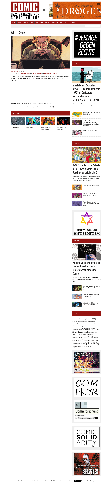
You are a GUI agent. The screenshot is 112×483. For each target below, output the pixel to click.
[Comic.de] (25, 10)
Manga (81, 334)
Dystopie (96, 324)
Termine (75, 63)
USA (87, 346)
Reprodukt (80, 340)
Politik (90, 337)
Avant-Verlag (91, 319)
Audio (66, 22)
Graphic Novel (89, 328)
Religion (73, 340)
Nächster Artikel (48, 107)
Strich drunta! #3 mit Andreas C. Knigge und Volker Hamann (91, 194)
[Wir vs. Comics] (33, 123)
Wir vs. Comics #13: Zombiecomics (61, 128)
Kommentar (55, 22)
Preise (95, 337)
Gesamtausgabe (77, 329)
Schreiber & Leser (93, 340)
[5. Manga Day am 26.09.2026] (77, 134)
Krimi (91, 332)
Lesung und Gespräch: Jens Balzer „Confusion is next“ (91, 295)
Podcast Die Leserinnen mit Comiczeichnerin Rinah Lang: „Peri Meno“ (91, 203)
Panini (85, 337)
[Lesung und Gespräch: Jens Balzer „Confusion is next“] (77, 298)
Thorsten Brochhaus (50, 73)
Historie (98, 329)
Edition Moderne (76, 326)
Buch (41, 22)
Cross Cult (84, 324)
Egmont (83, 326)
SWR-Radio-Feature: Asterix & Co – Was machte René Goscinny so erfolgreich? (86, 168)
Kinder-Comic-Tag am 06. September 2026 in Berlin (92, 113)
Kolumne (47, 22)
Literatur (75, 334)
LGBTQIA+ (95, 332)
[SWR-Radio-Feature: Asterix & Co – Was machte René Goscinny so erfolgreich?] (86, 162)
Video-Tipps (76, 241)
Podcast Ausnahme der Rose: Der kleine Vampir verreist (91, 186)
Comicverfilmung (76, 324)
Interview (25, 22)
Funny (97, 326)
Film (37, 22)
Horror (74, 332)
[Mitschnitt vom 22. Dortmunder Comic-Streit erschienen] (77, 306)
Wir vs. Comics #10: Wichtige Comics (46, 128)
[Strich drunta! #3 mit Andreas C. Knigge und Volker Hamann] (77, 197)
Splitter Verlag (92, 343)
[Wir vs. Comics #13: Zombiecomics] (63, 123)
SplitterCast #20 (15, 128)
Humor (80, 332)
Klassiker (86, 332)
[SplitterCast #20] (18, 123)
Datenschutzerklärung (87, 481)
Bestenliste (73, 22)
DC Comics (90, 323)
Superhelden (77, 346)
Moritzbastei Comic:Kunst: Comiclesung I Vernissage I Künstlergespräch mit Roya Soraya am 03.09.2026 (91, 123)
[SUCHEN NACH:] (92, 26)
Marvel (84, 334)
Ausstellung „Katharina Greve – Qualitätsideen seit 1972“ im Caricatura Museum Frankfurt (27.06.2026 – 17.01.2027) (86, 92)
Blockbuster (98, 319)
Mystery (88, 334)
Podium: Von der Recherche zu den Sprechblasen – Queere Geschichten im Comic (86, 268)
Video (61, 22)
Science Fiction (78, 343)
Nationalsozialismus (77, 337)
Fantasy (87, 326)
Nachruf (91, 334)
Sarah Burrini (37, 73)
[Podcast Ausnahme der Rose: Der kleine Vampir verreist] (77, 188)
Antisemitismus (75, 319)
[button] (71, 10)
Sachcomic (86, 340)
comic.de (16, 71)
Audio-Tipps (76, 143)
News (32, 22)
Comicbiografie (91, 321)
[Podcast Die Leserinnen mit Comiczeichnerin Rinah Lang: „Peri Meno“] (77, 205)
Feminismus (93, 326)
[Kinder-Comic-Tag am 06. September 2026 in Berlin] (77, 116)
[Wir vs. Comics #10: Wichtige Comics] (48, 123)
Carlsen (75, 321)
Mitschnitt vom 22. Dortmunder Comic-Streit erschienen (90, 303)
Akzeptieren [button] (77, 481)
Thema (19, 22)
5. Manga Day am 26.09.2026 (90, 130)
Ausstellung (82, 319)
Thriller (84, 346)
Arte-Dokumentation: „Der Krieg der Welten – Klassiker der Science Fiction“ (91, 287)
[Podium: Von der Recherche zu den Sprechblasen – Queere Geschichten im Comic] (86, 259)
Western (90, 346)
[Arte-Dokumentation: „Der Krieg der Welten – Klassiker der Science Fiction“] (77, 289)
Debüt (93, 323)
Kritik (13, 22)
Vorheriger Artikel (34, 107)
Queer (97, 337)
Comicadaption (82, 321)
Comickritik (20, 103)
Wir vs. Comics (25, 73)
